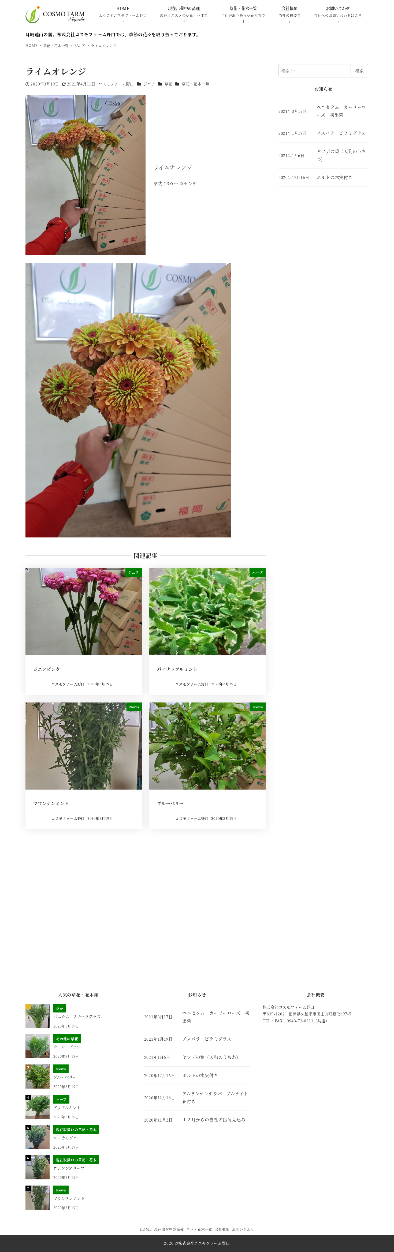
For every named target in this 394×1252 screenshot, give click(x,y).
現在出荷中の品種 (169, 1229)
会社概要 (222, 1229)
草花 (169, 84)
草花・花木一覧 (196, 84)
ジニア (149, 84)
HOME (146, 1229)
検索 (359, 71)
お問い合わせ (243, 1229)
